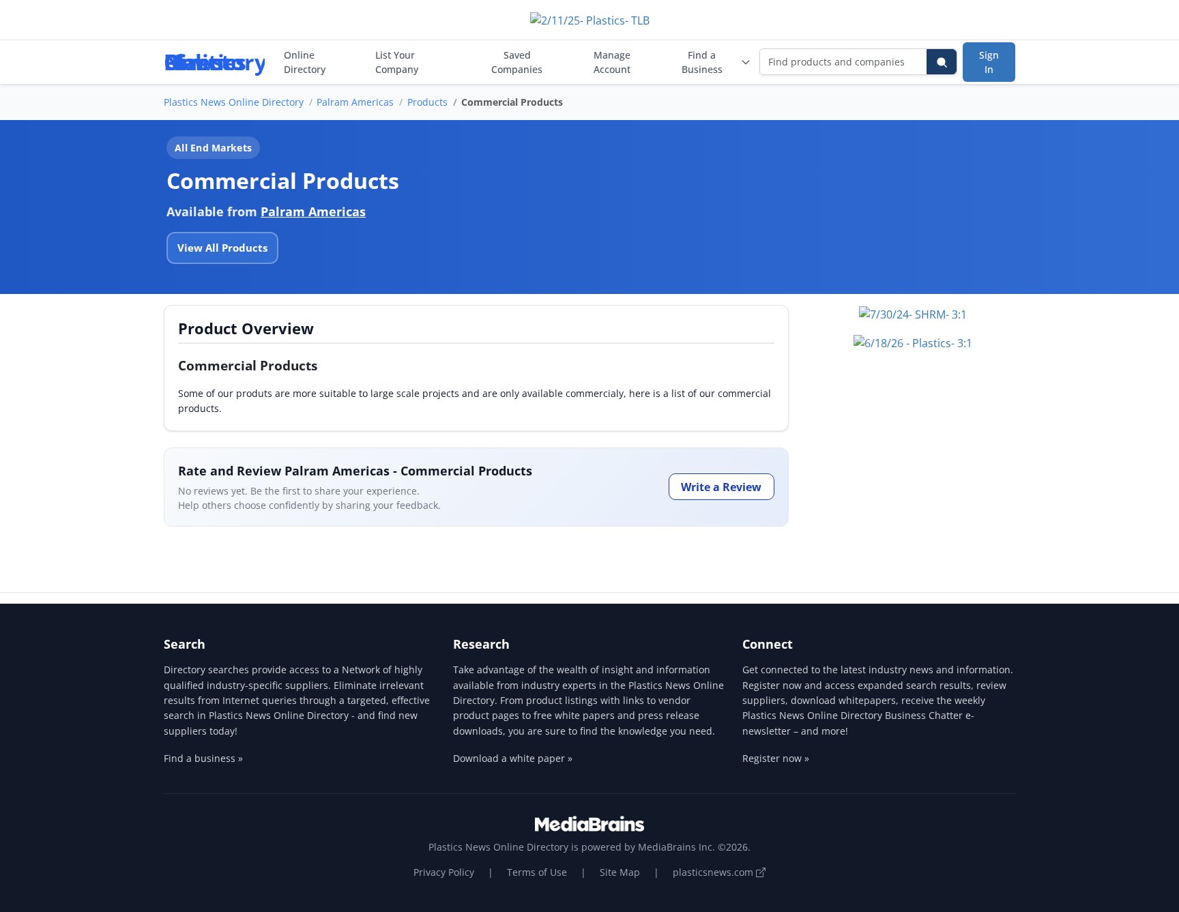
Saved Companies (516, 62)
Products (427, 101)
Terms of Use (537, 872)
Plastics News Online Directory (234, 101)
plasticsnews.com (714, 872)
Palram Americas (355, 101)
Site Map (620, 872)
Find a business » (203, 758)
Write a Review (721, 487)
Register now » (775, 758)
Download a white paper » (512, 758)
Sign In (989, 62)
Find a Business (702, 62)
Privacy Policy (443, 872)
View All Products (222, 247)
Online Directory (304, 62)
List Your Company (396, 62)
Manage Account (612, 62)
